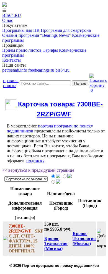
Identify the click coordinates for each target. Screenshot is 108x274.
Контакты (11, 60)
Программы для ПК (21, 30)
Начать (80, 83)
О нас (7, 20)
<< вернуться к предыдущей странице (38, 170)
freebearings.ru (41, 70)
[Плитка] (58, 182)
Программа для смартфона (66, 30)
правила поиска (11, 83)
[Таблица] (58, 176)
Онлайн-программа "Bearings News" (36, 35)
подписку (35, 160)
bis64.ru (62, 70)
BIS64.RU (11, 15)
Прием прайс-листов (22, 50)
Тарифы (50, 50)
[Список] (69, 176)
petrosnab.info (14, 70)
